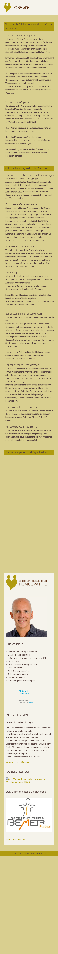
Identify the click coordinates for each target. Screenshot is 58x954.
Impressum (11, 839)
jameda (31, 702)
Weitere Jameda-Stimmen (17, 762)
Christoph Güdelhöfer (24, 692)
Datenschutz (24, 839)
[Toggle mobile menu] (52, 4)
